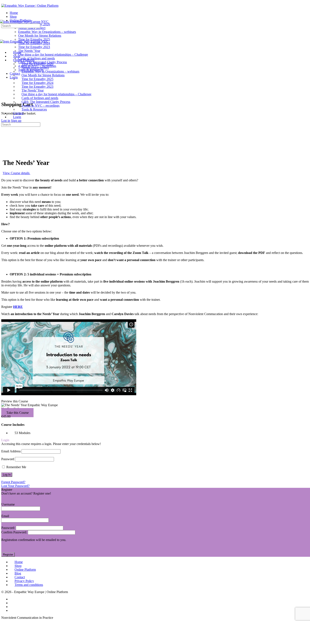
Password (7, 459)
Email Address (11, 451)
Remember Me (15, 467)
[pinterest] (12, 610)
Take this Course (17, 412)
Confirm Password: (14, 532)
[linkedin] (12, 606)
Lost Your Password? (15, 486)
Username (8, 504)
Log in (5, 120)
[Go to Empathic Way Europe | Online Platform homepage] (29, 5)
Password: (8, 528)
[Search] (3, 91)
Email (5, 516)
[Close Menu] (2, 45)
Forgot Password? (13, 482)
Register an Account (14, 497)
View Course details (16, 173)
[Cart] (3, 95)
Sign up (16, 120)
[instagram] (12, 603)
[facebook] (12, 599)
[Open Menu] (2, 18)
